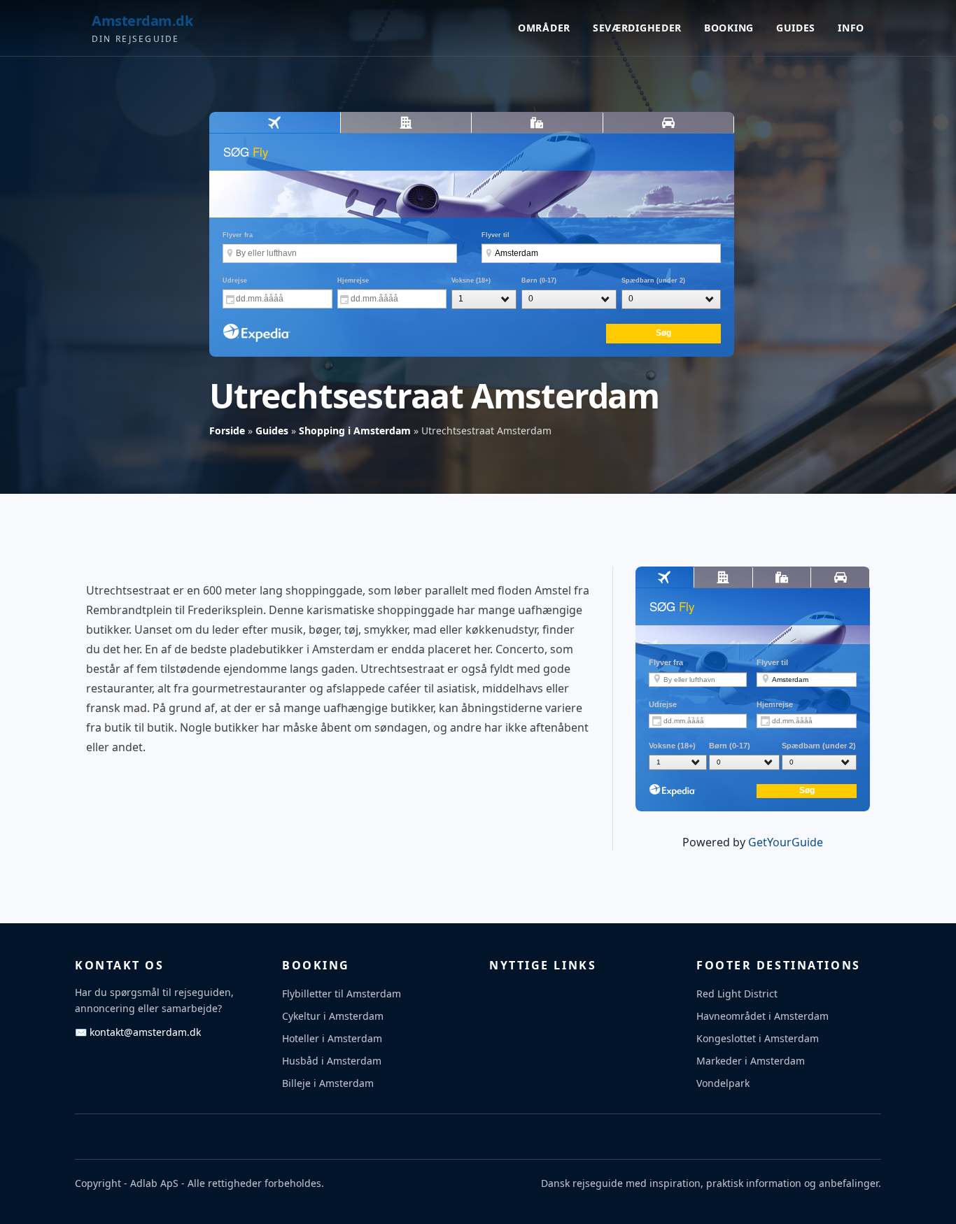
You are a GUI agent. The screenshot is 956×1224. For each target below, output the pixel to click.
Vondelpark (723, 1083)
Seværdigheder (637, 27)
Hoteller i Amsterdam (332, 1038)
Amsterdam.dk (142, 20)
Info (851, 27)
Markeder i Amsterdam (750, 1060)
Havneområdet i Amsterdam (762, 1016)
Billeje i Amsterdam (328, 1083)
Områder (544, 27)
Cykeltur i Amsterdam (333, 1016)
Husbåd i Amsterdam (331, 1060)
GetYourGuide (785, 842)
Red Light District (737, 993)
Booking (729, 27)
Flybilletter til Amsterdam (341, 993)
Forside (227, 430)
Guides (795, 27)
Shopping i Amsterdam (355, 430)
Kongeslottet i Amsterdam (757, 1038)
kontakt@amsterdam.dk (138, 1032)
